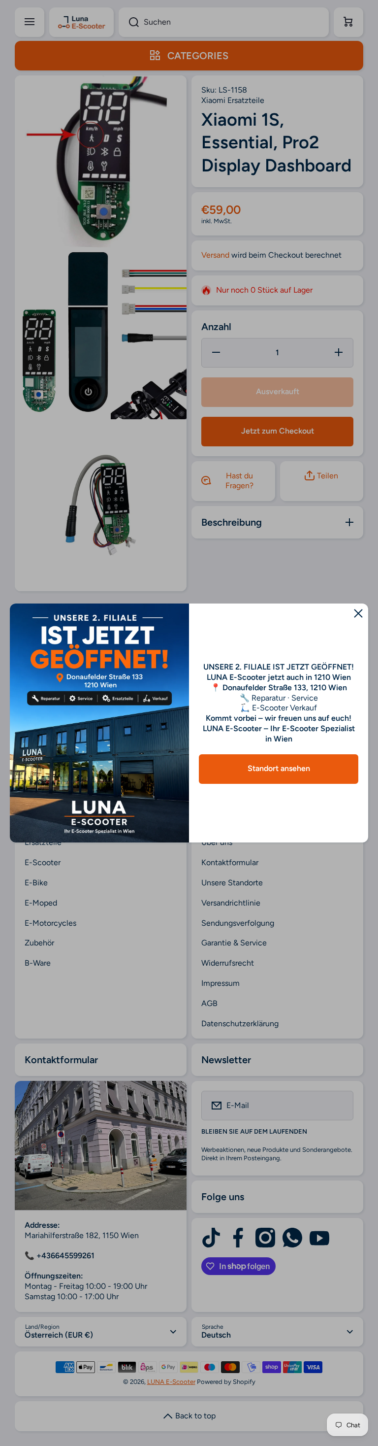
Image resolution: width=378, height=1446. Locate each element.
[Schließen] (358, 613)
